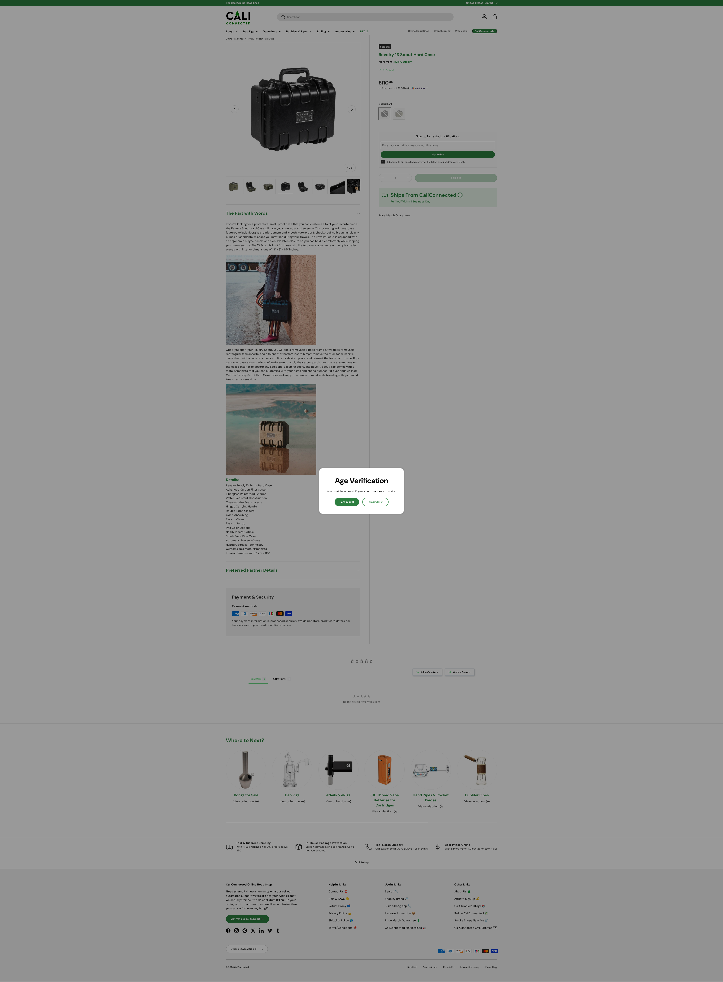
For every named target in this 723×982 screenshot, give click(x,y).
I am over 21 (347, 502)
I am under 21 (375, 502)
